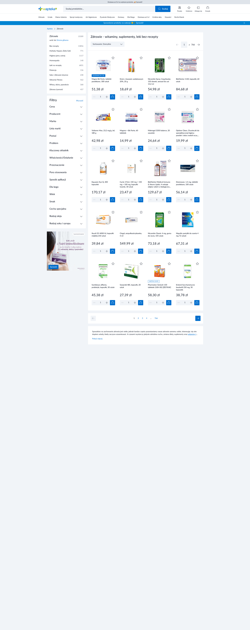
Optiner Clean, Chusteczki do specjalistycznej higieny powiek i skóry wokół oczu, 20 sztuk (187, 133)
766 (156, 318)
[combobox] (109, 9)
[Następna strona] (198, 45)
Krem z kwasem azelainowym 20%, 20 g (131, 80)
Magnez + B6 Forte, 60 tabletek (129, 132)
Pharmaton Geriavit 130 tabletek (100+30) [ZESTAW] (159, 286)
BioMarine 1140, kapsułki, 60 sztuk (187, 80)
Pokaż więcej (97, 339)
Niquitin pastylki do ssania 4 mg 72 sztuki (187, 235)
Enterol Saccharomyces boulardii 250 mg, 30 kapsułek (185, 287)
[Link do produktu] (103, 77)
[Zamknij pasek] (244, 23)
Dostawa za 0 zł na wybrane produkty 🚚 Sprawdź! (125, 2)
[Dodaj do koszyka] (112, 96)
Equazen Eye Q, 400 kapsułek (100, 183)
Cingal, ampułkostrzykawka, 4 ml (131, 235)
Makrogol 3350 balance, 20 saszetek (159, 132)
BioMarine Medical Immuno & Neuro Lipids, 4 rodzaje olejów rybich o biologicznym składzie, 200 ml (159, 184)
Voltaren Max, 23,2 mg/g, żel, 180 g (103, 132)
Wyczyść (79, 101)
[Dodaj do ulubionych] (113, 58)
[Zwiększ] (106, 96)
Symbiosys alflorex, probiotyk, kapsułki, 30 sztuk (103, 286)
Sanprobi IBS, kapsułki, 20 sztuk (130, 286)
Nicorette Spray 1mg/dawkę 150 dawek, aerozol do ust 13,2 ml (159, 81)
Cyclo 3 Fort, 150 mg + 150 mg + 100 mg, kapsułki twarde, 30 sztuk (131, 184)
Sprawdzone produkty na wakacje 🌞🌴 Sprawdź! (123, 23)
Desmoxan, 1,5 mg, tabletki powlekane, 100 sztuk (187, 183)
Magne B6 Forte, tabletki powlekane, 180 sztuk (101, 80)
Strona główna (62, 40)
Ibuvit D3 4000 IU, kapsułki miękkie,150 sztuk (103, 235)
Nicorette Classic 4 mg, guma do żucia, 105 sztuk (159, 235)
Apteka (50, 29)
